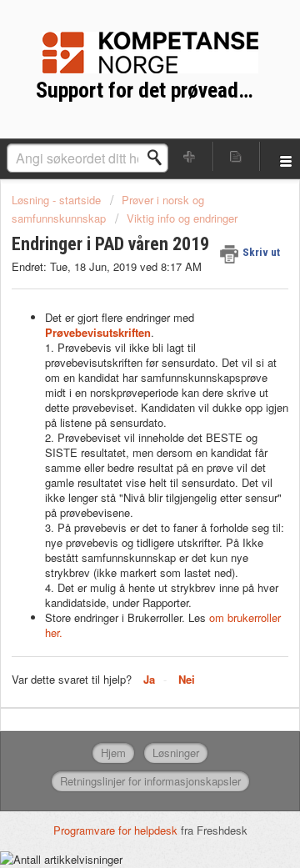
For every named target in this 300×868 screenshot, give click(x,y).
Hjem (113, 752)
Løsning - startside (58, 200)
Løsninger (175, 752)
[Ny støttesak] (190, 156)
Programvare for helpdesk (117, 830)
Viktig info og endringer (182, 218)
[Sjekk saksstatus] (236, 156)
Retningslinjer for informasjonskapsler (150, 781)
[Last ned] (119, 422)
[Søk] (159, 157)
